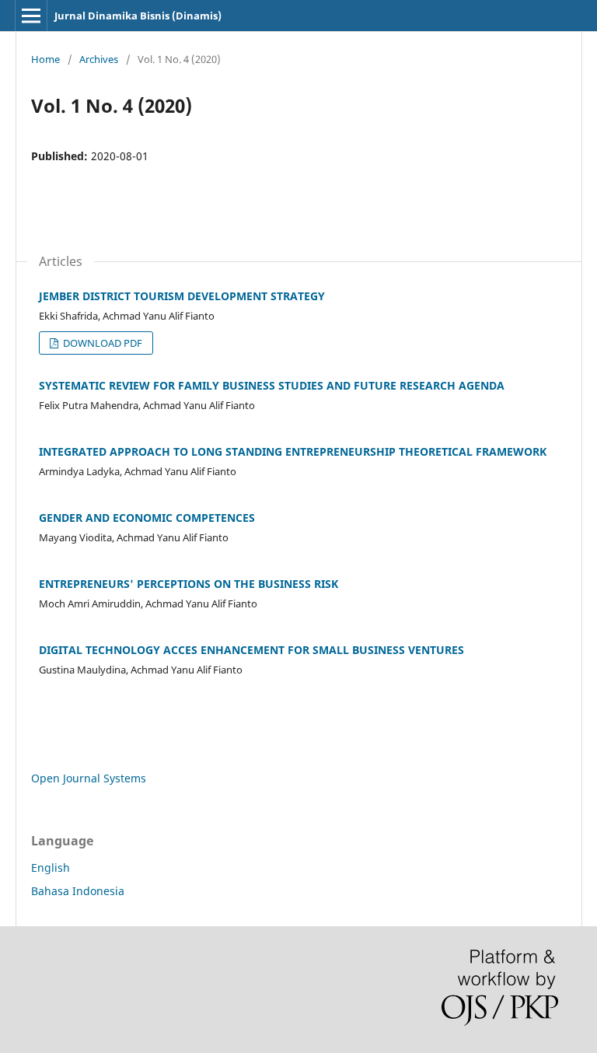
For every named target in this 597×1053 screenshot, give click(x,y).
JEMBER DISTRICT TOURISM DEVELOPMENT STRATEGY (182, 296)
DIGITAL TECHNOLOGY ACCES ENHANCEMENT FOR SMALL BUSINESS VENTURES (251, 649)
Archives (98, 59)
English (50, 867)
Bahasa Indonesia (77, 890)
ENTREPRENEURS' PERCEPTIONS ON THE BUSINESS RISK (188, 583)
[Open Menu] (31, 15)
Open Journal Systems (88, 778)
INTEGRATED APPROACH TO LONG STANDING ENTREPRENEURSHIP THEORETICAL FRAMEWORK (292, 451)
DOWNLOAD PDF (101, 343)
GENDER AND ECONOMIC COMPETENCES (147, 517)
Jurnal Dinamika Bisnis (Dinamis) (138, 16)
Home (45, 59)
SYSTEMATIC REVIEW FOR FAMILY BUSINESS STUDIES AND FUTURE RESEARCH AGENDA (271, 385)
